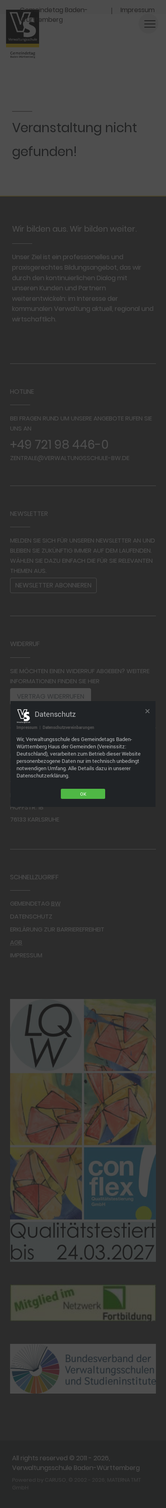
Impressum (27, 727)
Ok (83, 794)
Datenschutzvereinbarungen (68, 727)
